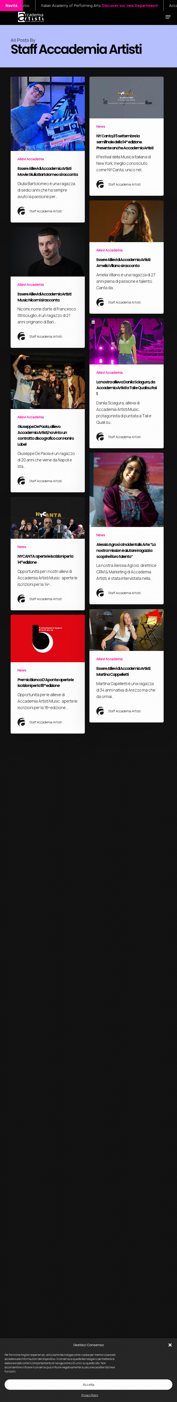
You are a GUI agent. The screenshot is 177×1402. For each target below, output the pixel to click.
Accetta (88, 1385)
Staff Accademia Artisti (45, 211)
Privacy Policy (89, 1395)
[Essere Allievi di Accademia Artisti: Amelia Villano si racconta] (126, 257)
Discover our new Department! (90, 5)
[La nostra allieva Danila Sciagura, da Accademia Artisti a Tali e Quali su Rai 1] (126, 383)
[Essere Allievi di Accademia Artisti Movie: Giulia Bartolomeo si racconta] (48, 150)
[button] (170, 1345)
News (100, 126)
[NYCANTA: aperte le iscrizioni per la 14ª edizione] (48, 553)
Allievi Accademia (31, 159)
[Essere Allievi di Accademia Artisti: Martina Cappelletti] (126, 665)
